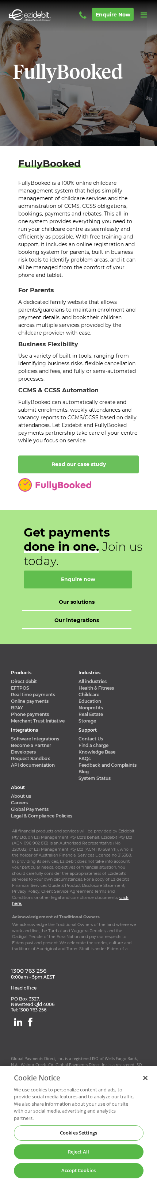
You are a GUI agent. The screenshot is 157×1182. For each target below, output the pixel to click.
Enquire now (113, 14)
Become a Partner (31, 745)
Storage (87, 721)
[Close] (145, 1078)
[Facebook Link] (30, 1022)
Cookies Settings (78, 1132)
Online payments (30, 701)
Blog (83, 771)
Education (89, 701)
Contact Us (90, 738)
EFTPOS (20, 688)
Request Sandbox (30, 758)
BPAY (17, 707)
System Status (94, 778)
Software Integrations (35, 738)
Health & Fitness (96, 688)
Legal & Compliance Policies (41, 816)
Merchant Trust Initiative (38, 721)
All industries (92, 681)
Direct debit (24, 681)
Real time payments (33, 694)
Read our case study (78, 464)
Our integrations (76, 620)
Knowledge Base (96, 752)
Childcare (88, 694)
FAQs (84, 758)
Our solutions (77, 602)
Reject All (78, 1151)
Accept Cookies (78, 1170)
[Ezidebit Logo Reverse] (40, 15)
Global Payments (30, 809)
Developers (23, 752)
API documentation (33, 765)
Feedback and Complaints (107, 765)
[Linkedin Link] (18, 1022)
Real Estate (90, 714)
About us (21, 796)
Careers (19, 802)
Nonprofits (90, 707)
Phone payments (30, 714)
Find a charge (93, 745)
